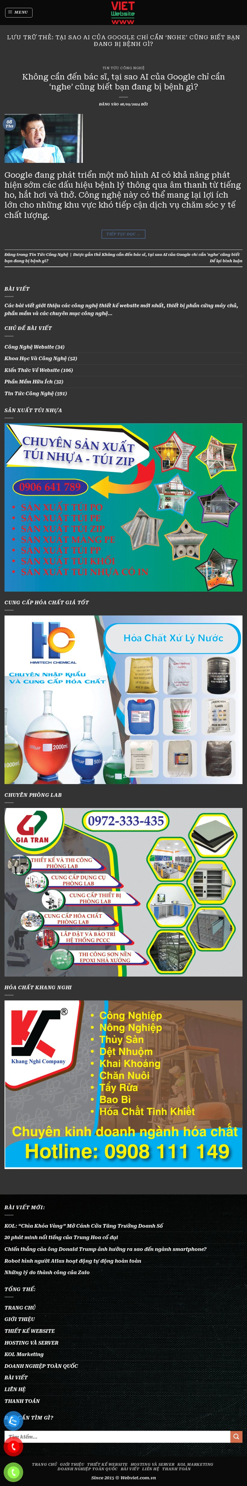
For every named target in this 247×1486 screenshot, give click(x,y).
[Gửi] (236, 1437)
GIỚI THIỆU (20, 1319)
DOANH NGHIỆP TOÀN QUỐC (41, 1366)
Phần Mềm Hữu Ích (29, 382)
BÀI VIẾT (16, 1378)
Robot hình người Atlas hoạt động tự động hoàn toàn (73, 1261)
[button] (19, 13)
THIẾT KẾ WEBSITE (30, 1331)
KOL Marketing (24, 1354)
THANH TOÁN (22, 1401)
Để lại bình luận (226, 261)
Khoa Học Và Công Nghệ (36, 358)
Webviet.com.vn (138, 1478)
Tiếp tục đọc (123, 234)
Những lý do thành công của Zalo (47, 1272)
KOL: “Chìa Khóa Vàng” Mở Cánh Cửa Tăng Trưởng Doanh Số (84, 1226)
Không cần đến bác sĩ (123, 254)
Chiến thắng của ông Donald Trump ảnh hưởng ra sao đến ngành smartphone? (106, 1249)
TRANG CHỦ (20, 1308)
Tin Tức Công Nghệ (123, 68)
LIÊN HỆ (15, 1389)
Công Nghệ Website (29, 347)
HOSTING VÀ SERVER (31, 1343)
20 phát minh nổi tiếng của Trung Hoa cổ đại (61, 1237)
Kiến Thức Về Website (32, 370)
